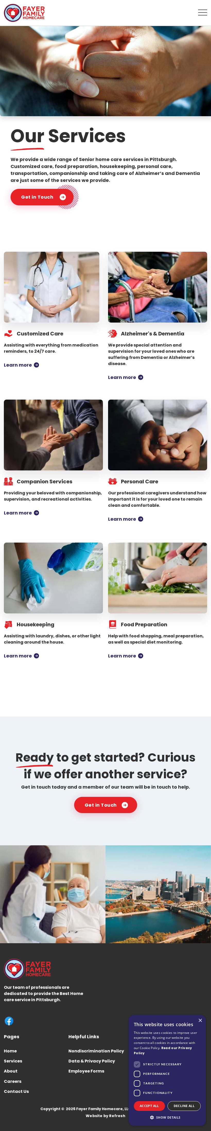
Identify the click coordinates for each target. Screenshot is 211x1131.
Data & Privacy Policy (91, 1061)
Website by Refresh (105, 1116)
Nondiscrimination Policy (96, 1051)
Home (10, 1051)
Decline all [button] (184, 1106)
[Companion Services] (53, 435)
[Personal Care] (157, 435)
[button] (202, 12)
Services (13, 1061)
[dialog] (167, 1070)
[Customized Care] (53, 287)
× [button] (200, 1021)
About (10, 1071)
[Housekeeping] (53, 578)
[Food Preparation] (157, 578)
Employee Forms (86, 1071)
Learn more (18, 365)
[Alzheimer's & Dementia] (157, 287)
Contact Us (16, 1091)
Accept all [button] (149, 1106)
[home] (24, 13)
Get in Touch (37, 197)
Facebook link (9, 1021)
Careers (12, 1081)
